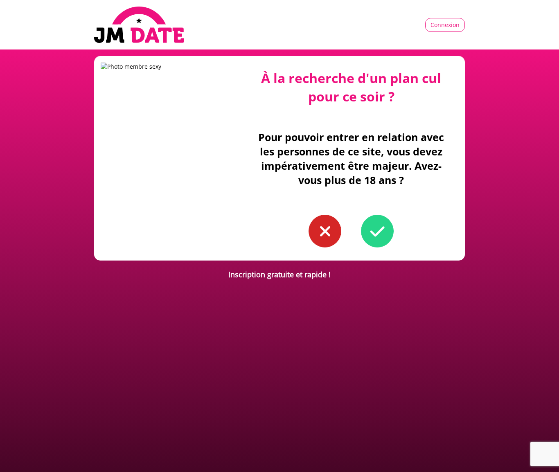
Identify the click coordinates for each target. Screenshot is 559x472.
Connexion (445, 25)
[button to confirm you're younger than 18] (325, 231)
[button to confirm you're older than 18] (377, 231)
